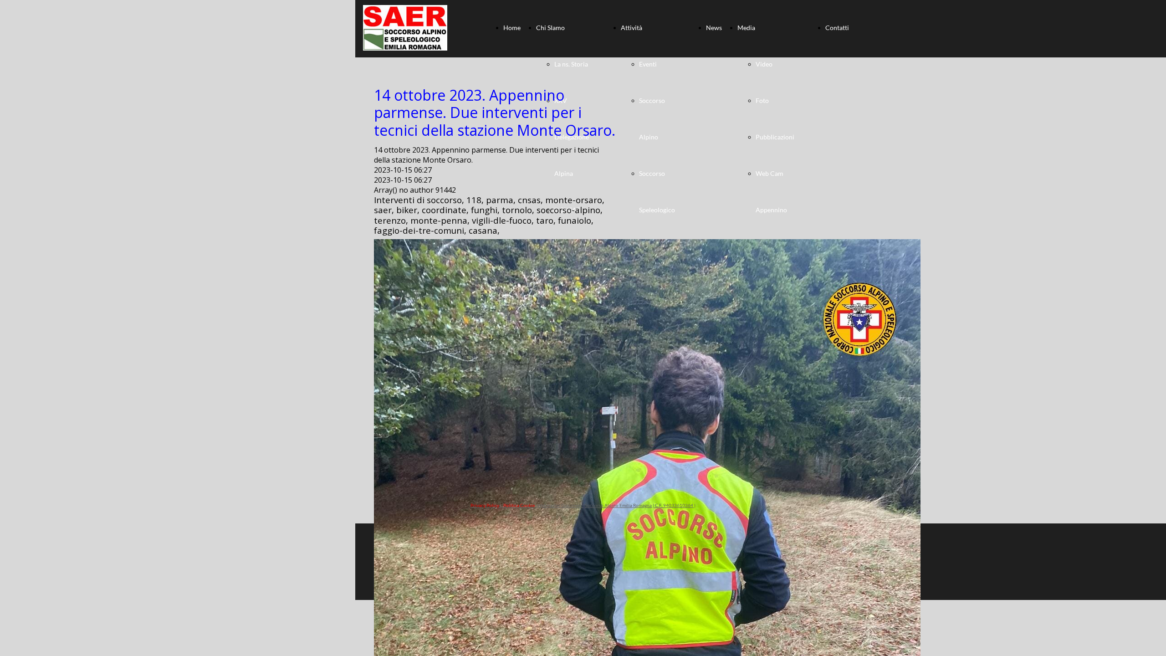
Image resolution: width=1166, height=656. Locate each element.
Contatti (837, 27)
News (714, 27)
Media (746, 27)
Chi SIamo (550, 27)
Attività (631, 27)
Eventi (648, 64)
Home (512, 27)
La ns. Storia (571, 64)
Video (764, 64)
